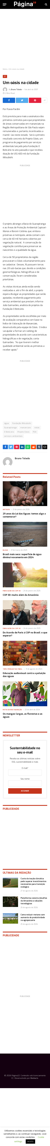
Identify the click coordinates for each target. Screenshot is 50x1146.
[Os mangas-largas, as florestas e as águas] (25, 693)
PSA (34, 432)
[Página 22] (25, 4)
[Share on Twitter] (22, 100)
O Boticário (9, 432)
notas (37, 427)
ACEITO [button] (30, 1141)
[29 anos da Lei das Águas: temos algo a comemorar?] (25, 493)
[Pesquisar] (45, 4)
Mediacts (34, 1078)
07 (5, 76)
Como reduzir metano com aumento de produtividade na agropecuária (33, 917)
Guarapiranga (10, 427)
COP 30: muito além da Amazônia (20, 595)
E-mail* (25, 768)
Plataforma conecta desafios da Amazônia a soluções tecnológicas (34, 901)
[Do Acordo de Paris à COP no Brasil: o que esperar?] (25, 612)
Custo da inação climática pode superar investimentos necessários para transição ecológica (33, 882)
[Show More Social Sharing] (44, 100)
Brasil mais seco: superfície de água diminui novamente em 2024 (22, 556)
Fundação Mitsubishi (21, 423)
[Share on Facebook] (9, 100)
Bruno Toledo (16, 89)
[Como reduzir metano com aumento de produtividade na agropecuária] (10, 918)
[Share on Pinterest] (35, 100)
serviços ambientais (13, 436)
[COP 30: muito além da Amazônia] (25, 575)
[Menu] (4, 4)
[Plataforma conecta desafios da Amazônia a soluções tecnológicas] (10, 901)
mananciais (25, 427)
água (6, 423)
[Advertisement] (25, 38)
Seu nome (25, 779)
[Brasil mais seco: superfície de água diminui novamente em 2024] (25, 534)
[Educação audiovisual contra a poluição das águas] (25, 653)
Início (5, 69)
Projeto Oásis (23, 432)
